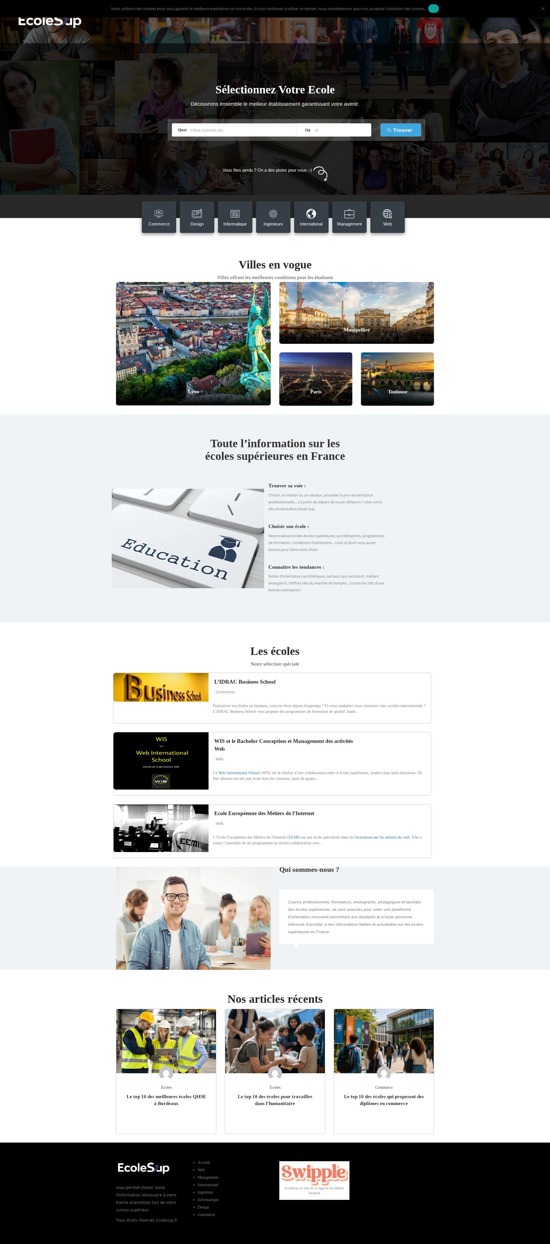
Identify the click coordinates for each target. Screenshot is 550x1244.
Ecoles (166, 1087)
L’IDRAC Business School (245, 682)
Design (203, 1207)
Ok (433, 8)
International (208, 1185)
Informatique (208, 1200)
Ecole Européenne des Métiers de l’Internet (264, 813)
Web (219, 759)
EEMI (294, 837)
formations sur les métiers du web (382, 837)
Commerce (225, 691)
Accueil (204, 1162)
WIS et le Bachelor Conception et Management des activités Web (283, 745)
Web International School (239, 773)
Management (208, 1177)
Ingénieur (205, 1192)
